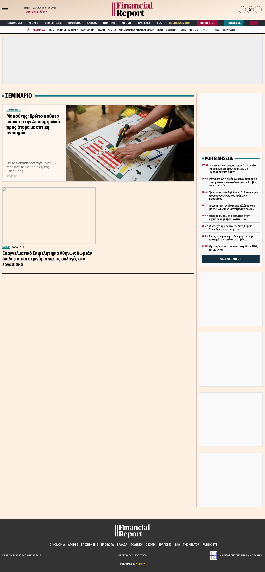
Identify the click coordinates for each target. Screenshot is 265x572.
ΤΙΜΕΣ (216, 29)
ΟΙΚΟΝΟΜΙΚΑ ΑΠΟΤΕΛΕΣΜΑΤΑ (136, 29)
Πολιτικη (109, 23)
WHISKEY (140, 564)
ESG (159, 23)
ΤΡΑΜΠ (205, 29)
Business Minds (180, 23)
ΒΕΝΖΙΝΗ (171, 29)
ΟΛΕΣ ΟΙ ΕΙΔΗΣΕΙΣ (230, 259)
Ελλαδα (92, 23)
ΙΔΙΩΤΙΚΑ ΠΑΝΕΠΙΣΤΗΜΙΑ (63, 29)
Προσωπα (74, 23)
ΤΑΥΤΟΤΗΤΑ (141, 555)
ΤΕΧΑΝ (101, 29)
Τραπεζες (144, 23)
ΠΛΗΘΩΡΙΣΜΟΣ (189, 29)
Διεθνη (126, 23)
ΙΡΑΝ (160, 29)
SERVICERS (229, 29)
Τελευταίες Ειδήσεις (36, 11)
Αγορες (33, 23)
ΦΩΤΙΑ (112, 29)
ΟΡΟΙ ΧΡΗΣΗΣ (125, 555)
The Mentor (207, 23)
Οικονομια (14, 23)
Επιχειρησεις (53, 23)
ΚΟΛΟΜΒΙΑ (87, 29)
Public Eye (234, 23)
